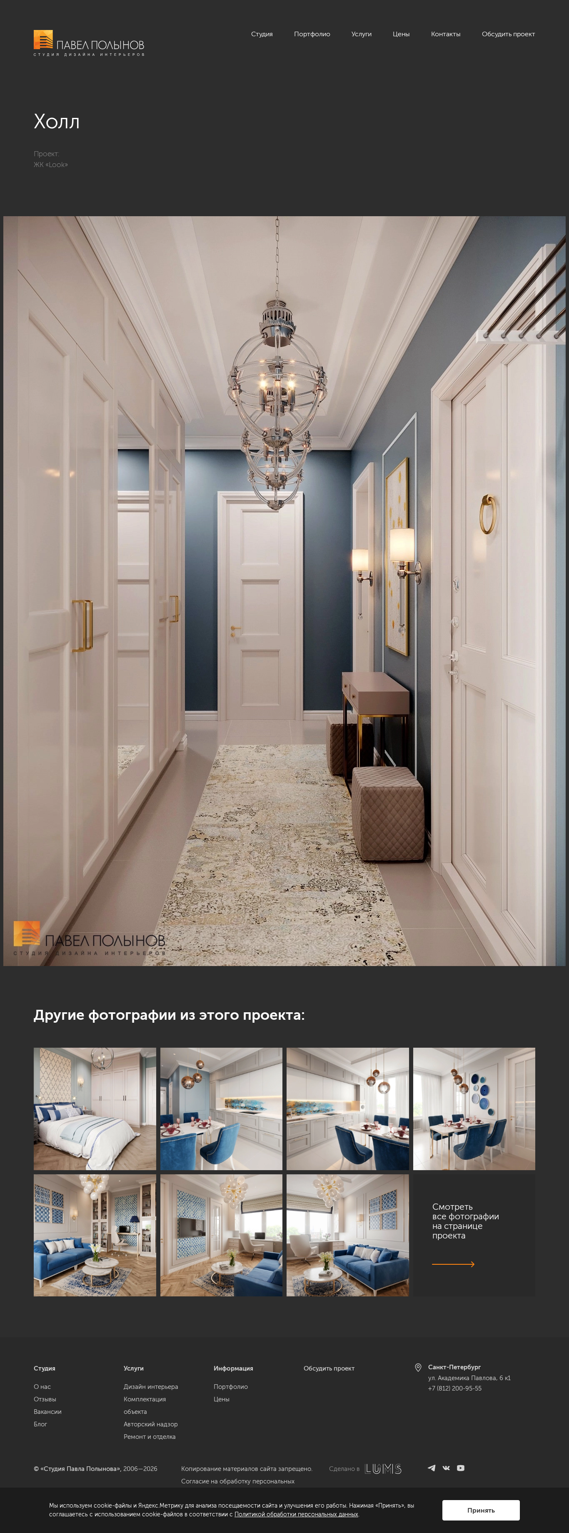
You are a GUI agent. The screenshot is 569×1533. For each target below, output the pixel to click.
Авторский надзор (151, 1424)
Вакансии (48, 1412)
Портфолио (312, 34)
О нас (42, 1387)
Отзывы (45, 1399)
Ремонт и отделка (150, 1437)
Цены (401, 34)
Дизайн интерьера (151, 1387)
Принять (481, 1510)
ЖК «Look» (51, 164)
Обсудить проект (508, 34)
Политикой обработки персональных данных (296, 1514)
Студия (262, 34)
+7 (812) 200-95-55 (455, 1388)
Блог (40, 1424)
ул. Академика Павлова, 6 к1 (469, 1378)
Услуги (362, 34)
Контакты (446, 34)
